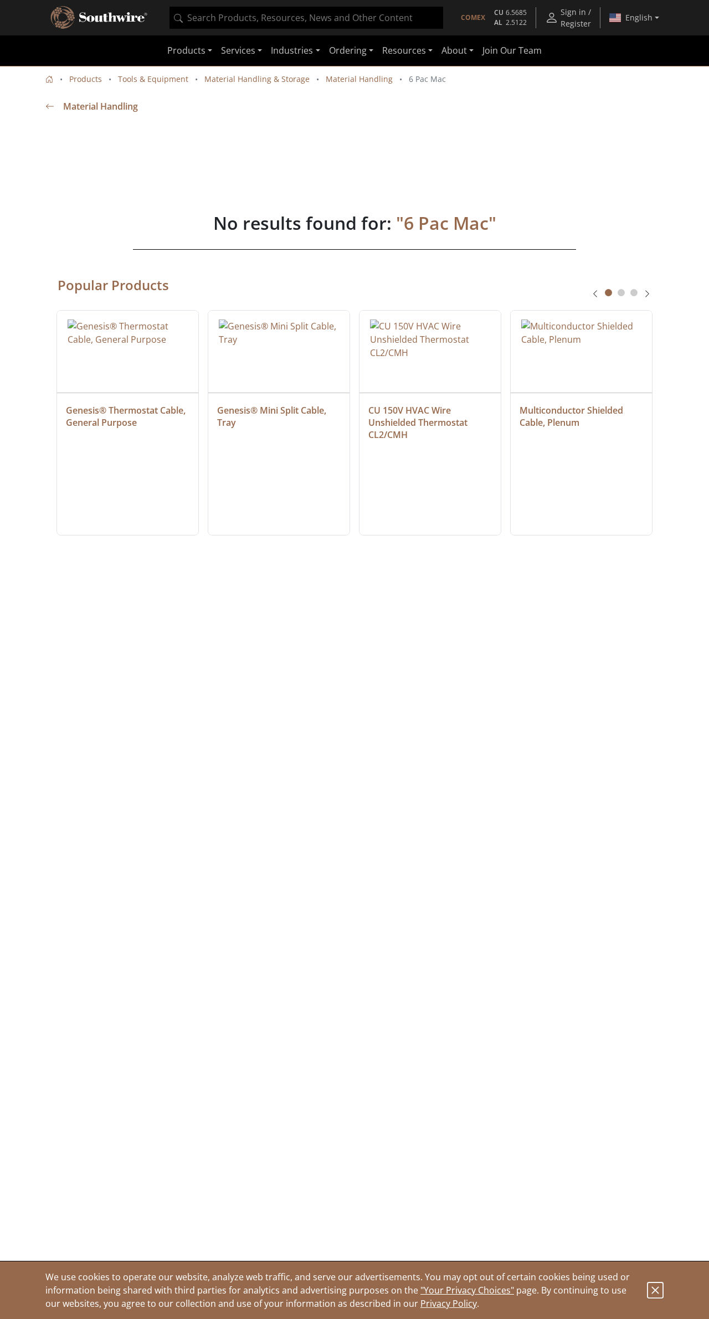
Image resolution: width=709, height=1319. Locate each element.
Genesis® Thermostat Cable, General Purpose (127, 416)
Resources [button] (404, 51)
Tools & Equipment (153, 79)
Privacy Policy (448, 1303)
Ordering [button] (348, 51)
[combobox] (306, 18)
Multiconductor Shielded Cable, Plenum (572, 416)
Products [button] (186, 51)
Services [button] (238, 51)
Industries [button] (292, 51)
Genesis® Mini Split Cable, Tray (272, 416)
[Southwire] (99, 17)
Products (85, 79)
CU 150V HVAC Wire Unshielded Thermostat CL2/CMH (419, 422)
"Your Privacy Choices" (467, 1290)
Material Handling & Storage (257, 79)
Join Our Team (512, 51)
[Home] (49, 79)
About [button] (454, 51)
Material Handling (359, 79)
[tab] (608, 292)
